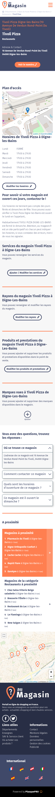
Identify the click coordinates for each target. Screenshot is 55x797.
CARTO (51, 681)
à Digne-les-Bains (24, 555)
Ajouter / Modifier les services (26, 272)
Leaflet (35, 134)
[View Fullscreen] (4, 635)
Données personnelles (36, 738)
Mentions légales (38, 733)
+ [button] (6, 95)
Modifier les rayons (26, 317)
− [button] (6, 99)
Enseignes (7, 733)
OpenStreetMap (46, 134)
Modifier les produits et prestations (26, 369)
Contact (34, 729)
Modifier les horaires (17, 186)
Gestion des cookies (40, 743)
